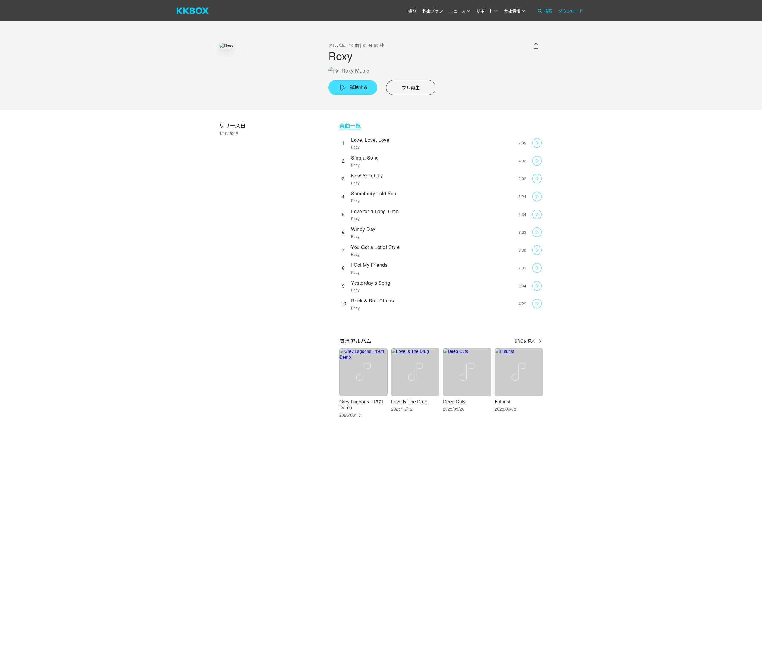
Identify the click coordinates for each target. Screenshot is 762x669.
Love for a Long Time (375, 211)
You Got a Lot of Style (375, 247)
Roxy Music (355, 70)
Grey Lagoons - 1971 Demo (361, 404)
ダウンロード (570, 11)
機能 (412, 11)
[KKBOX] (193, 10)
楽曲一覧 (350, 125)
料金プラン (432, 11)
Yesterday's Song (370, 282)
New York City (367, 175)
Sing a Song (365, 157)
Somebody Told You (373, 193)
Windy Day (363, 229)
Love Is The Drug (409, 401)
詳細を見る (525, 341)
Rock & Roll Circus (372, 300)
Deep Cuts (454, 401)
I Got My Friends (369, 264)
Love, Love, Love (370, 139)
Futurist (502, 401)
